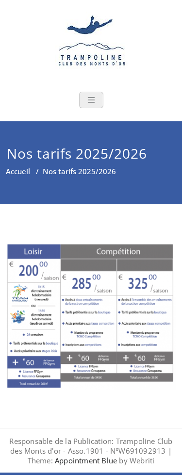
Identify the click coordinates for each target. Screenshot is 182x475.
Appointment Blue (85, 460)
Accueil (18, 171)
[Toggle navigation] (91, 100)
